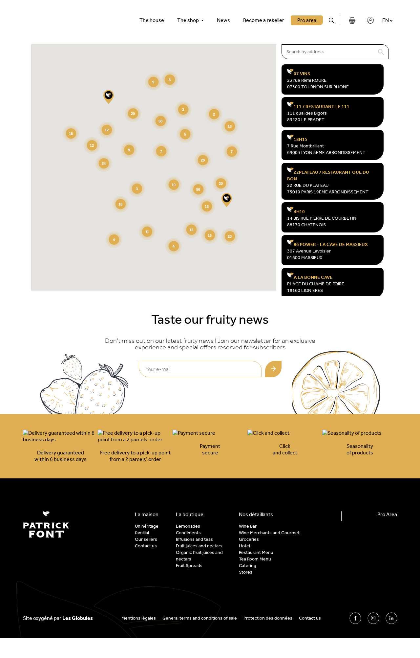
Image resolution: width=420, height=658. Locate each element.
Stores (245, 572)
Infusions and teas (194, 539)
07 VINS (302, 74)
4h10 (299, 211)
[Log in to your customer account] (370, 20)
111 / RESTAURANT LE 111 (321, 106)
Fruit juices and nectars (199, 546)
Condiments (188, 533)
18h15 (300, 139)
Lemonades (188, 526)
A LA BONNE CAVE (313, 277)
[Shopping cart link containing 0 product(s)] (352, 20)
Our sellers (146, 539)
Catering (247, 565)
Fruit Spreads (189, 565)
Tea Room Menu (255, 559)
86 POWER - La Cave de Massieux (331, 244)
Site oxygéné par (58, 618)
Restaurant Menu (256, 552)
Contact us (146, 546)
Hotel (244, 546)
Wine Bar (248, 526)
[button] (226, 200)
